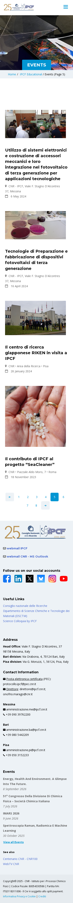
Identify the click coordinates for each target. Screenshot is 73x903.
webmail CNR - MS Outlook (27, 556)
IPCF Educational (31, 74)
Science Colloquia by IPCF (20, 621)
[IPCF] (19, 7)
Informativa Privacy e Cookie (19, 896)
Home (12, 74)
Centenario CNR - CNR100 (20, 859)
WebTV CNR (11, 864)
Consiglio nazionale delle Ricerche (25, 606)
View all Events (13, 842)
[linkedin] (18, 579)
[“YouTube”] (64, 579)
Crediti (42, 896)
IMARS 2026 (11, 813)
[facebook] (7, 579)
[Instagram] (52, 579)
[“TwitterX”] (29, 579)
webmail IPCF (16, 548)
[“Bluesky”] (41, 579)
